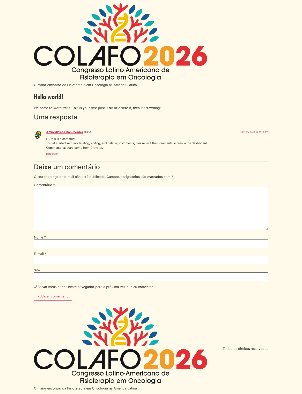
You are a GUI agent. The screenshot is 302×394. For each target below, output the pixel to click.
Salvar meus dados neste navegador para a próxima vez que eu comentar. (95, 286)
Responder (52, 153)
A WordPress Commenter (64, 132)
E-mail (40, 253)
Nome (40, 237)
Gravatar (96, 147)
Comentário (44, 185)
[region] (151, 382)
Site (37, 270)
